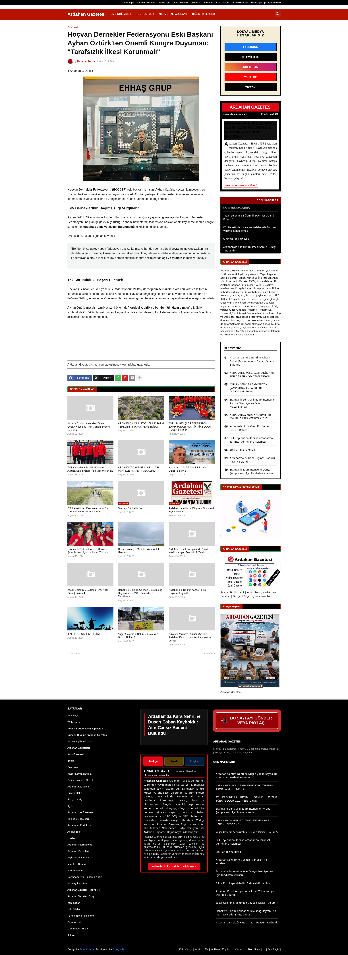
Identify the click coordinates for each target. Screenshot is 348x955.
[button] (278, 14)
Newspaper (165, 2)
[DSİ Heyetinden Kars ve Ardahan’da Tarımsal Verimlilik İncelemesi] (90, 493)
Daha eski (207, 653)
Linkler (71, 838)
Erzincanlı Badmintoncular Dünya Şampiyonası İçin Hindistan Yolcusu (87, 551)
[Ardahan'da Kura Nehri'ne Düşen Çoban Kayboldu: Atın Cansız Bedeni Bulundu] (90, 408)
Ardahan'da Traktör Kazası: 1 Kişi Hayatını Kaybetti (188, 591)
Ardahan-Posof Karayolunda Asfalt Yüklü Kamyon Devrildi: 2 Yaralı (188, 551)
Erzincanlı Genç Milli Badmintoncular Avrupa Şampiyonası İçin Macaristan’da (90, 469)
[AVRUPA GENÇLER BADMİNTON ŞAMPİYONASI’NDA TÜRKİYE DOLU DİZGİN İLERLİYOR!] (192, 408)
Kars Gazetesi (181, 2)
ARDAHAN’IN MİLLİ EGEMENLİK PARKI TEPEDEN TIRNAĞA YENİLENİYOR (141, 425)
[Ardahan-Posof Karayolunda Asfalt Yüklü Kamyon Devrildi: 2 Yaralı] (192, 534)
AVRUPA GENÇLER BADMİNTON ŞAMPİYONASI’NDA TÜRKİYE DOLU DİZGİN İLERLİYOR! (190, 426)
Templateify (87, 949)
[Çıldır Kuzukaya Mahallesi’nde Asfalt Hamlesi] (141, 534)
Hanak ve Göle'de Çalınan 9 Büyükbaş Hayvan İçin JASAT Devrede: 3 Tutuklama (140, 593)
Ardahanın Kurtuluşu (79, 825)
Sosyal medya (75, 799)
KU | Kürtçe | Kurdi (189, 949)
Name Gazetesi (240, 2)
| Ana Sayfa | (273, 949)
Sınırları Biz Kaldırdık (130, 508)
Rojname (208, 2)
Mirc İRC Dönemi (77, 864)
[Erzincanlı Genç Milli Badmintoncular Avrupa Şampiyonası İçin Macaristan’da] (90, 452)
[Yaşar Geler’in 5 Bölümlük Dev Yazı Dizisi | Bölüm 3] (141, 618)
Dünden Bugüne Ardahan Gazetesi (87, 734)
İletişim (71, 935)
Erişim (70, 760)
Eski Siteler (73, 909)
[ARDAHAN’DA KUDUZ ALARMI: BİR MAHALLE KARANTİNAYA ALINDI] (141, 452)
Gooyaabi (119, 949)
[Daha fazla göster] (139, 378)
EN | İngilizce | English (217, 949)
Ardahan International (79, 844)
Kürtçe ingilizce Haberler (81, 741)
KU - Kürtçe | (145, 14)
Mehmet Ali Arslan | (173, 14)
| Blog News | (254, 949)
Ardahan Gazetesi (86, 14)
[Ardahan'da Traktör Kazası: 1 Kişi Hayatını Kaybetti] (192, 574)
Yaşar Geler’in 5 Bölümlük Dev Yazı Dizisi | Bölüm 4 (87, 591)
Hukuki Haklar (75, 792)
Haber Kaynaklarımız (79, 773)
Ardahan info (74, 922)
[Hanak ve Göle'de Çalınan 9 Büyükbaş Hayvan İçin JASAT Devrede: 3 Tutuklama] (141, 574)
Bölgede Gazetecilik (78, 818)
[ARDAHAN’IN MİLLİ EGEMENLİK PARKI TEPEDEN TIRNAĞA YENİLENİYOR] (141, 408)
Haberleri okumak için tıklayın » (174, 866)
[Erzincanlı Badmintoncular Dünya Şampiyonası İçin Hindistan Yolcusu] (90, 534)
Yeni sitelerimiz (75, 870)
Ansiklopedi (73, 831)
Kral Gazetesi (222, 2)
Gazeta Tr (196, 2)
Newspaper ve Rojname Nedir (84, 876)
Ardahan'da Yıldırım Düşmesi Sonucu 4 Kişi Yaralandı (191, 510)
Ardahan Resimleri (78, 851)
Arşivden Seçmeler (78, 857)
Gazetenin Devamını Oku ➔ (241, 184)
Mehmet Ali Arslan (77, 928)
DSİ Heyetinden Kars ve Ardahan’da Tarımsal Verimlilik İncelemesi (88, 510)
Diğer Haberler (203, 14)
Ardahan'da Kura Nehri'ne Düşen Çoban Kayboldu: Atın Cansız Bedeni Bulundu (88, 426)
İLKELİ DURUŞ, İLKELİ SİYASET (86, 633)
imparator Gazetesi (146, 2)
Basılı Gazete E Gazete (80, 780)
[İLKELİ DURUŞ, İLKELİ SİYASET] (90, 618)
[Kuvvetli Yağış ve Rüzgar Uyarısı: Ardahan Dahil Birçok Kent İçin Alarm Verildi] (192, 618)
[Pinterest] (125, 378)
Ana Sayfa (129, 2)
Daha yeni (75, 653)
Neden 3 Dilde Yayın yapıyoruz (85, 728)
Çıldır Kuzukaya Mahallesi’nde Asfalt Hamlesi (139, 551)
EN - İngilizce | (121, 14)
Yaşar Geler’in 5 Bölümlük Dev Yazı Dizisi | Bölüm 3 (138, 635)
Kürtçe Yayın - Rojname (81, 915)
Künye (238, 949)
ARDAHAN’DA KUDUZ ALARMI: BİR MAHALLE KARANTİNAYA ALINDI (138, 469)
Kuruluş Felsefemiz (78, 883)
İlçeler (70, 806)
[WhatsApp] (118, 378)
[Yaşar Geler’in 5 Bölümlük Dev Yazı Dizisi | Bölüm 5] (192, 452)
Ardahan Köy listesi (78, 786)
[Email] (132, 378)
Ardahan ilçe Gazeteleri (80, 812)
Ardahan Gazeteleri (78, 747)
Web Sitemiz (74, 722)
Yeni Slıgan (73, 902)
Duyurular (73, 767)
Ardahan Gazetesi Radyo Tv (83, 889)
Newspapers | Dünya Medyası (266, 2)
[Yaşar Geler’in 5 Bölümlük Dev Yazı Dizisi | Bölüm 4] (90, 574)
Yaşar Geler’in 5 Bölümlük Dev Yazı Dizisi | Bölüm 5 (189, 469)
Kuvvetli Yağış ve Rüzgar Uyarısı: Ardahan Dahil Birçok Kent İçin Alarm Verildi (190, 637)
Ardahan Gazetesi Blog (80, 896)
